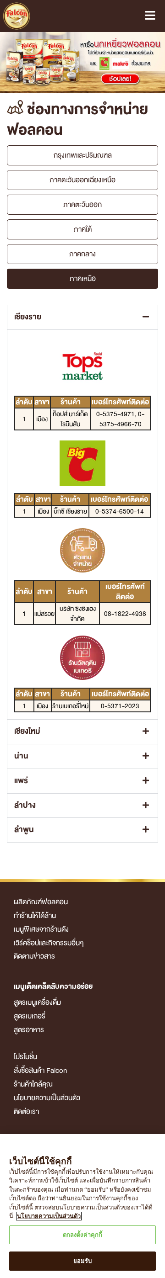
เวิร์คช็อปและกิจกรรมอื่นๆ (49, 943)
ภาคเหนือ (83, 279)
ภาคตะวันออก (82, 205)
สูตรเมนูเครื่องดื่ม (37, 1002)
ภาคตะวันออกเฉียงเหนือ (83, 180)
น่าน (21, 756)
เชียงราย (27, 317)
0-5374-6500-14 (119, 511)
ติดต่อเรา (26, 1112)
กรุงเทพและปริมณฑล (83, 155)
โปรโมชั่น (25, 1057)
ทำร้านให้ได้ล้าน (35, 916)
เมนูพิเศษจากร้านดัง (41, 929)
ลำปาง (25, 805)
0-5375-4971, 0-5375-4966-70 (120, 419)
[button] (82, 317)
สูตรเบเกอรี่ (29, 1016)
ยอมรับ (82, 1260)
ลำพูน (24, 829)
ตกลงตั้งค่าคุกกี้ (82, 1234)
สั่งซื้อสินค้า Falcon (40, 1070)
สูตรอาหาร (29, 1030)
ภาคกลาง (82, 254)
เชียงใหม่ (27, 731)
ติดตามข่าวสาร (34, 956)
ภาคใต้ (83, 229)
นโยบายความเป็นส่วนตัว (47, 1098)
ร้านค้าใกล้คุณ (33, 1084)
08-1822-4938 (125, 613)
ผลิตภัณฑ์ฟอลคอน (41, 902)
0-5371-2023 (120, 705)
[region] (82, 1206)
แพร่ (21, 780)
